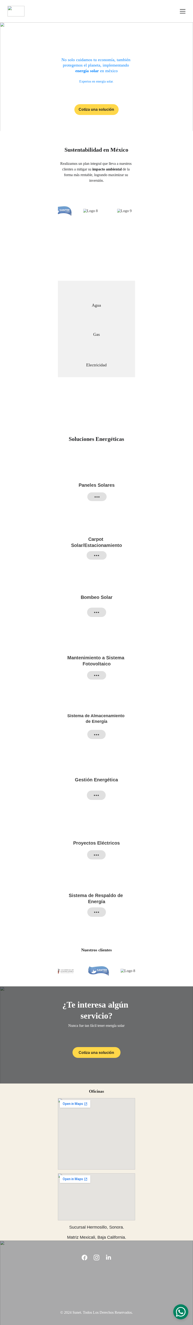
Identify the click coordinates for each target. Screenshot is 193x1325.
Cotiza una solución (96, 109)
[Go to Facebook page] (84, 1257)
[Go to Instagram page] (96, 1257)
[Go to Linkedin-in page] (108, 1257)
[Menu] (182, 11)
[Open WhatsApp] (180, 1311)
